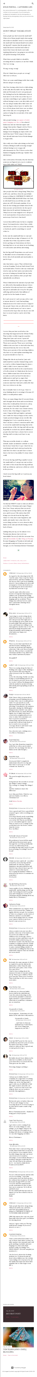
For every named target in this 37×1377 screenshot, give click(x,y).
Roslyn (11, 694)
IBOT (8, 560)
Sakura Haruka (17, 801)
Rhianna (12, 641)
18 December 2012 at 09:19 (17, 758)
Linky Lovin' (23, 560)
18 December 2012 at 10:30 (17, 837)
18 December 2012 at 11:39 (17, 885)
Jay (10, 1055)
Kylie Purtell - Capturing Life (17, 7)
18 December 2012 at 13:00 (17, 906)
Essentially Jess (13, 539)
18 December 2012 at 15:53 (21, 1038)
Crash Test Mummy (15, 1120)
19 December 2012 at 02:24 (17, 1236)
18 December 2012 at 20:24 (26, 1074)
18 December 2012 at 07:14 (24, 613)
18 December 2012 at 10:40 (22, 858)
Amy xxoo (12, 613)
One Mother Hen (15, 987)
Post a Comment (13, 1355)
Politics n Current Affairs (10, 563)
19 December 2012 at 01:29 (23, 1203)
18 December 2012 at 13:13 (25, 928)
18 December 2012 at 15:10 (17, 1010)
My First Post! (13, 1313)
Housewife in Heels (15, 1009)
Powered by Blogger (20, 1367)
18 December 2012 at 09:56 (23, 773)
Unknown (12, 573)
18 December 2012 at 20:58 (26, 1098)
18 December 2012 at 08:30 (22, 694)
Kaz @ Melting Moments (17, 884)
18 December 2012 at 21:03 (17, 1122)
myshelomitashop (15, 1234)
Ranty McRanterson (23, 563)
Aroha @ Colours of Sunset (18, 836)
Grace (11, 1038)
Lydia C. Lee (13, 665)
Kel (10, 959)
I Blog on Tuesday (27, 539)
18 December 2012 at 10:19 (25, 808)
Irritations (13, 560)
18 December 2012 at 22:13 (23, 1020)
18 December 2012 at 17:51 (19, 1055)
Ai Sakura (12, 773)
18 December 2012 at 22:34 (26, 1172)
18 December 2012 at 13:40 (19, 959)
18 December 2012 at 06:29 (24, 573)
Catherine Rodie (14, 904)
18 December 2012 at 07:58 (26, 665)
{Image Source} (18, 189)
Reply (11, 609)
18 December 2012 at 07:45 (23, 641)
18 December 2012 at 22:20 (17, 1146)
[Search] (32, 3)
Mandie (11, 858)
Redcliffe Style (14, 757)
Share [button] (4, 558)
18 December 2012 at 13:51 (17, 988)
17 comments (14, 1317)
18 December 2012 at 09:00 (18, 741)
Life (18, 560)
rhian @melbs (14, 1144)
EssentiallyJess (14, 740)
